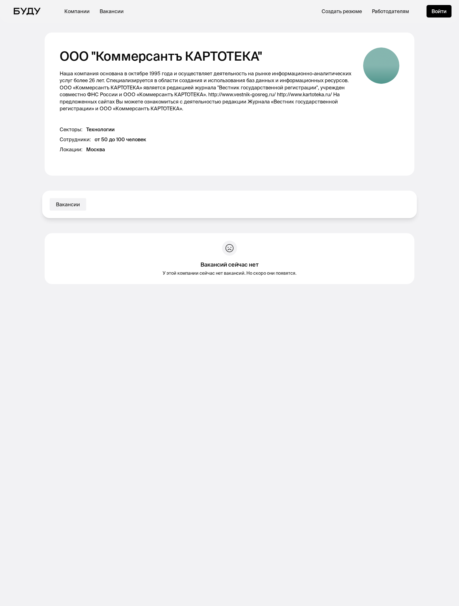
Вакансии (112, 11)
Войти (439, 11)
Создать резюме (342, 11)
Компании (77, 11)
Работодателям (390, 11)
